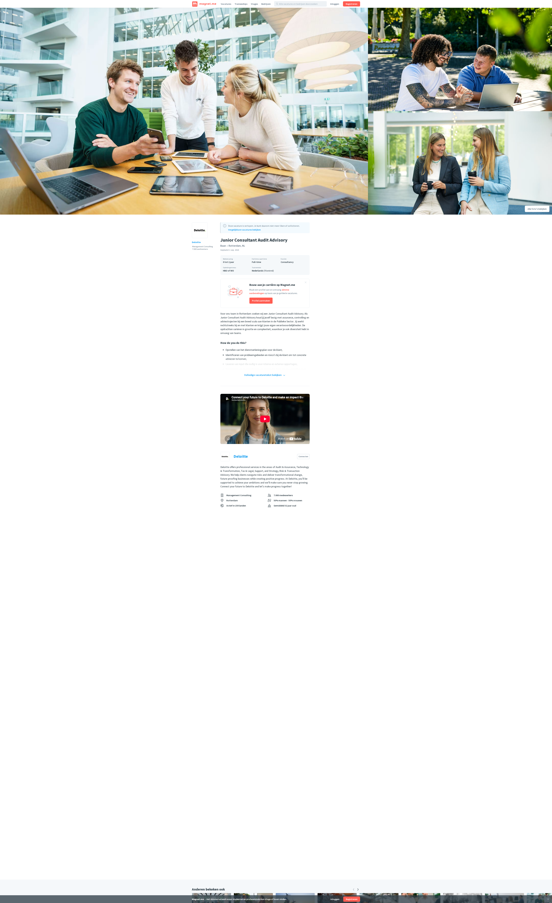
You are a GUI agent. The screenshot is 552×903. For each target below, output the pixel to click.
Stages (254, 3)
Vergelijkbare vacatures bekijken (244, 229)
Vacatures (226, 3)
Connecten (303, 456)
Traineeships (241, 3)
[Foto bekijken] (184, 111)
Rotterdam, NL (237, 245)
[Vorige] (353, 889)
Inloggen (334, 3)
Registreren (351, 3)
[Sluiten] (548, 899)
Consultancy (287, 262)
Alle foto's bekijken (537, 208)
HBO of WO (228, 270)
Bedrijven (266, 3)
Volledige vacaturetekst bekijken (263, 375)
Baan (223, 245)
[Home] (204, 4)
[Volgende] (358, 889)
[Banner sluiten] (305, 283)
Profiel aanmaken (261, 300)
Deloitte (196, 242)
